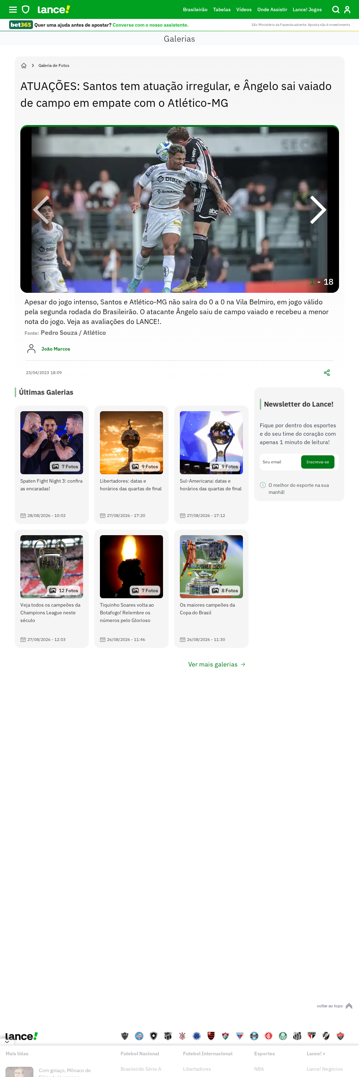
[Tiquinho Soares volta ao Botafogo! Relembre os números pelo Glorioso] (131, 589)
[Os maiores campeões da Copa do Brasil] (211, 589)
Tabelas (222, 9)
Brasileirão (195, 9)
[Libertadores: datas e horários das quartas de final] (131, 465)
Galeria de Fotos (54, 65)
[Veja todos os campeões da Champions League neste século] (52, 589)
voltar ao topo (330, 1005)
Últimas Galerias (46, 392)
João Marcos (55, 349)
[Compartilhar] (327, 372)
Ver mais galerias (213, 664)
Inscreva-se (317, 461)
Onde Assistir (272, 9)
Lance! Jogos (307, 9)
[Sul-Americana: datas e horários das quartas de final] (211, 465)
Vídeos (244, 9)
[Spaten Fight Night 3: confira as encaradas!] (52, 465)
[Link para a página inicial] (23, 65)
